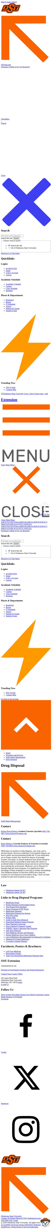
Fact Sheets (30, 995)
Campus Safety (23, 1225)
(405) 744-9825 (7, 846)
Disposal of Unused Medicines (17, 939)
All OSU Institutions (28, 1218)
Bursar (8, 302)
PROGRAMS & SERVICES (31, 522)
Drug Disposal (11, 759)
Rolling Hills (11, 918)
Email (8, 271)
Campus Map (11, 390)
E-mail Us (5, 985)
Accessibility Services (9, 1225)
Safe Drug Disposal (13, 931)
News (17, 522)
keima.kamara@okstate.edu (16, 833)
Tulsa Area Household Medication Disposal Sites (24, 956)
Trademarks (33, 1227)
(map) (20, 982)
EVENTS (11, 522)
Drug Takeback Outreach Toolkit (18, 926)
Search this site (6, 238)
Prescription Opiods (13, 954)
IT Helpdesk (10, 304)
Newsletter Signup (19, 995)
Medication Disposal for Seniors (18, 913)
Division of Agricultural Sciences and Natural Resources (22, 970)
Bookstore (10, 300)
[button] (26, 121)
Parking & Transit (12, 309)
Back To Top (45, 514)
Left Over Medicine (13, 951)
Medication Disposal (14, 911)
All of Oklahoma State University (23, 248)
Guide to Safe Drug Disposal (17, 920)
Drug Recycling (12, 916)
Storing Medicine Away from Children (20, 935)
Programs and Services (14, 755)
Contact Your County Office (11, 974)
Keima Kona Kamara (9, 831)
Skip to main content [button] (9, 2)
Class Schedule (11, 288)
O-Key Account (12, 273)
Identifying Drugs (12, 903)
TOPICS (11, 524)
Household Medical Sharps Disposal (20, 922)
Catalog (9, 286)
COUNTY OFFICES (23, 524)
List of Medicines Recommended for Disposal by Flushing (28, 937)
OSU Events (10, 387)
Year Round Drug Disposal (16, 907)
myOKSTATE (11, 268)
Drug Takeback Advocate (15, 924)
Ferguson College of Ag (10, 67)
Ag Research (25, 67)
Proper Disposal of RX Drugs (17, 909)
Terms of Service (22, 1227)
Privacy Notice (10, 1227)
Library (8, 306)
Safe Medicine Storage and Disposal (19, 933)
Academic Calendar (13, 284)
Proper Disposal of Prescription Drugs (20, 905)
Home (8, 753)
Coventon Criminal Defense (16, 941)
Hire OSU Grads (11, 1220)
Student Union (11, 311)
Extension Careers (42, 995)
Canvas (8, 275)
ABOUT (4, 522)
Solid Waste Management (15, 757)
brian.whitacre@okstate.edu (24, 846)
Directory (4, 253)
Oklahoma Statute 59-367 (15, 890)
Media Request (6, 997)
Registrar (9, 291)
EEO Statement (35, 1225)
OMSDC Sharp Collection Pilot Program (21, 928)
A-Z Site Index (14, 253)
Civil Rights (17, 997)
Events (8, 995)
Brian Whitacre (7, 844)
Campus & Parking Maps (10, 1218)
